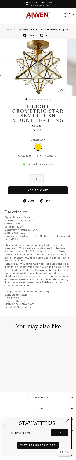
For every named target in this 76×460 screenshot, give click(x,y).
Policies (37, 409)
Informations (37, 397)
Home (10, 29)
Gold (38, 146)
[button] (59, 432)
